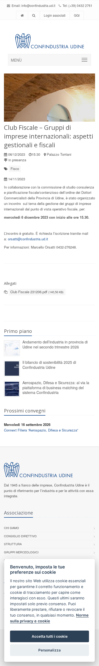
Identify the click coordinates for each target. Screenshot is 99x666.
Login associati (54, 15)
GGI (76, 15)
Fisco (15, 168)
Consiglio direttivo (20, 536)
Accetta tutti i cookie (50, 636)
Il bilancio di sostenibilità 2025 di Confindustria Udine (49, 365)
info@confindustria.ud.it (38, 5)
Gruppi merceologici (21, 552)
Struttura (13, 544)
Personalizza (49, 650)
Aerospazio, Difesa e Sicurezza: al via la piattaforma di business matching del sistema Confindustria (55, 387)
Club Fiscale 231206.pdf (37, 291)
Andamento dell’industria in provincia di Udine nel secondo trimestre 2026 (55, 344)
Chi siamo (11, 528)
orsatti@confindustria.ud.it (28, 238)
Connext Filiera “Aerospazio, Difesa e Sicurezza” (41, 430)
